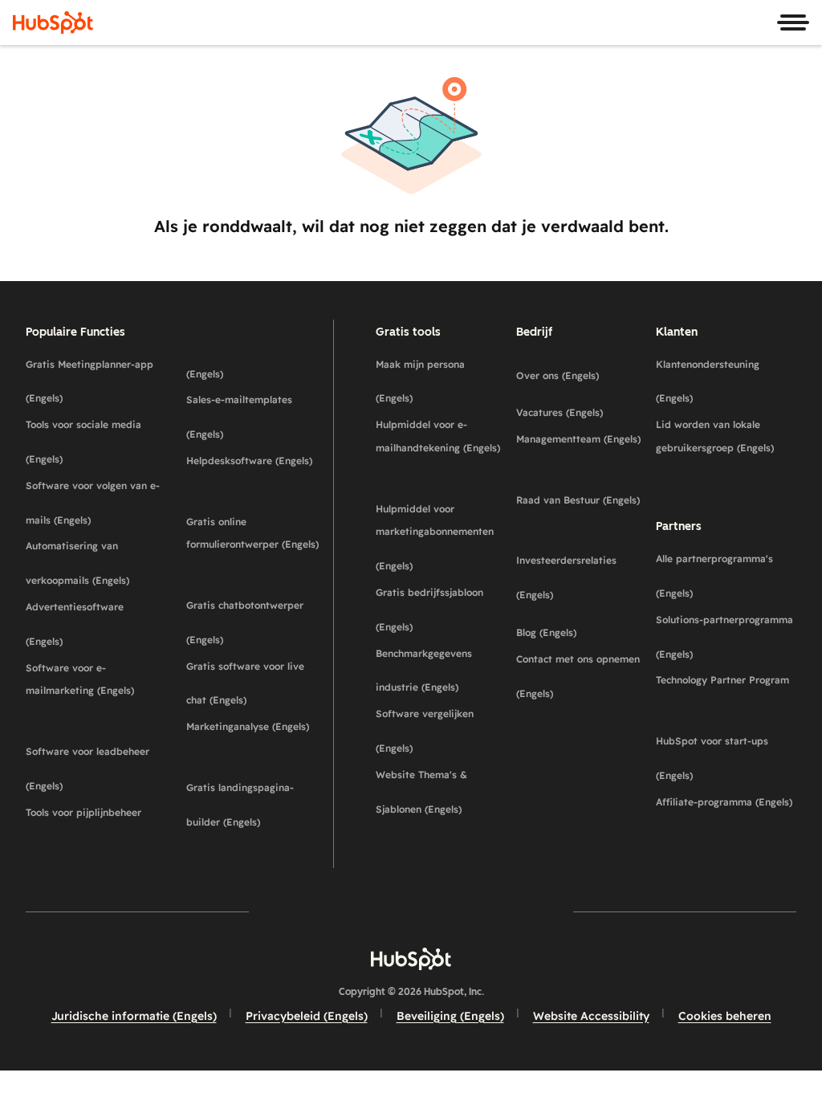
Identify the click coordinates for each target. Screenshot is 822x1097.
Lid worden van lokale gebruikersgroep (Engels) (726, 447)
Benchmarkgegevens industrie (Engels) (439, 670)
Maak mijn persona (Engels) (439, 381)
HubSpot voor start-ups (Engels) (726, 758)
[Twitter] (411, 912)
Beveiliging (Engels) (450, 1016)
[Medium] (504, 912)
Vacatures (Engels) (580, 406)
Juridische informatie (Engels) (134, 1016)
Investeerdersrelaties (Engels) (580, 577)
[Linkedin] (457, 912)
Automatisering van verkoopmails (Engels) (93, 563)
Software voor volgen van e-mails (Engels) (93, 502)
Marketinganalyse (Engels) (253, 738)
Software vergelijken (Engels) (439, 731)
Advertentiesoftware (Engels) (93, 624)
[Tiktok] (550, 912)
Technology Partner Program (726, 691)
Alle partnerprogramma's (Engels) (726, 576)
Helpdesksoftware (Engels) (253, 472)
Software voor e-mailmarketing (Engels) (93, 691)
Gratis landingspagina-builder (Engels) (253, 804)
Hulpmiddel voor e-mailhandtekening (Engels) (439, 447)
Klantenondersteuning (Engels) (726, 381)
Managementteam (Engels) (580, 450)
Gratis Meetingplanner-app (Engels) (93, 381)
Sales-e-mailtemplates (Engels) (253, 417)
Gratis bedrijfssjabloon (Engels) (439, 609)
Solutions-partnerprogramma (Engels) (726, 637)
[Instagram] (317, 912)
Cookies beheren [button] (724, 1016)
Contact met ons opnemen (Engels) (580, 676)
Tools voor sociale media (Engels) (93, 441)
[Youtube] (364, 912)
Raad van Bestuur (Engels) (580, 511)
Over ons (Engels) (580, 369)
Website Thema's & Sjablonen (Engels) (439, 792)
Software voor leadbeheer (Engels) (93, 768)
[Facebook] (271, 912)
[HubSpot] (53, 22)
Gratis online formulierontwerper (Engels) (253, 545)
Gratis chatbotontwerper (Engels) (253, 622)
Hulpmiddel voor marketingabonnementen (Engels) (439, 538)
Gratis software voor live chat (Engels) (253, 683)
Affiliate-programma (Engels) (726, 813)
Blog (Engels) (580, 626)
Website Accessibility (591, 1016)
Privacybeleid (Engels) (307, 1016)
